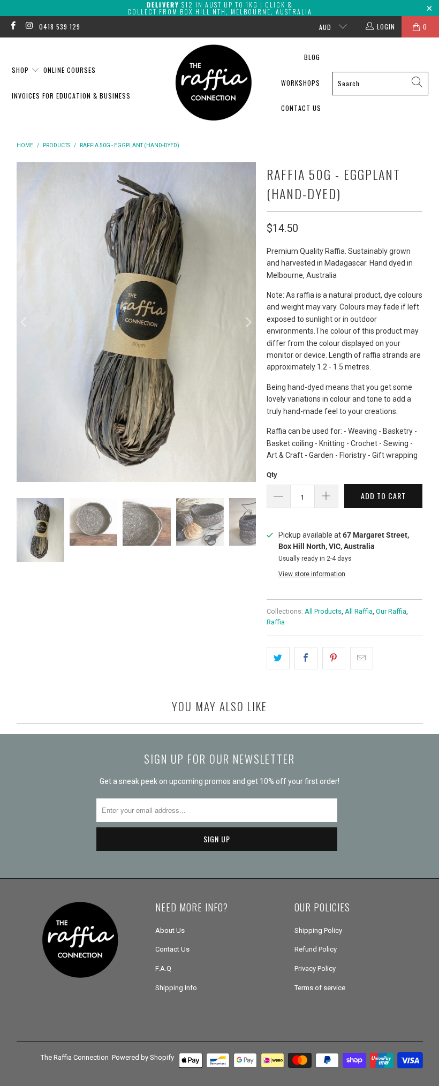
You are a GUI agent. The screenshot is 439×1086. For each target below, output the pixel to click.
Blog (312, 57)
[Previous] (24, 321)
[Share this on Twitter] (278, 658)
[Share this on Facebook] (305, 658)
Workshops (300, 82)
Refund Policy (315, 949)
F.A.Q (163, 968)
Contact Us (301, 107)
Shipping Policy (318, 930)
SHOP (21, 69)
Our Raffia (391, 611)
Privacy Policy (315, 968)
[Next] (247, 321)
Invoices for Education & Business (71, 95)
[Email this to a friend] (361, 658)
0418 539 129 (59, 26)
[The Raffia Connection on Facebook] (12, 27)
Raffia (276, 622)
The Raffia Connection (75, 1057)
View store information (311, 574)
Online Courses (69, 69)
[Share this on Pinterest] (333, 658)
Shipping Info (176, 988)
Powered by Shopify (143, 1057)
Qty (272, 475)
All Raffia (359, 611)
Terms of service (319, 988)
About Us (170, 930)
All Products (323, 611)
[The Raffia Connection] (213, 83)
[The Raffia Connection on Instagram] (28, 27)
